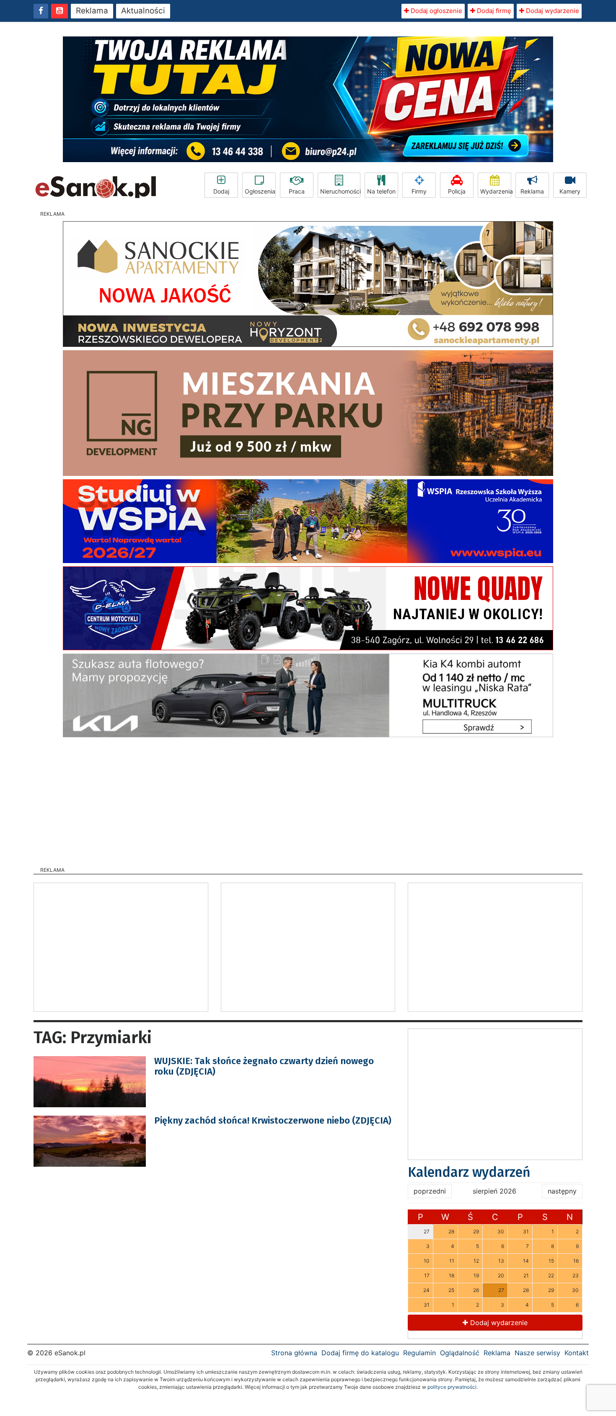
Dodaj (221, 191)
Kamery (569, 191)
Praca (297, 191)
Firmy (419, 191)
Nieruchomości (340, 191)
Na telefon (381, 191)
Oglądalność (459, 1353)
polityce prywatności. (452, 1387)
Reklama (92, 11)
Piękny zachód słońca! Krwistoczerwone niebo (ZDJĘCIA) (272, 1120)
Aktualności (143, 11)
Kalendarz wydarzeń (469, 1172)
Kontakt (576, 1353)
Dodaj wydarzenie (551, 11)
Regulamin (419, 1353)
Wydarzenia (495, 191)
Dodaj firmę (493, 11)
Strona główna (294, 1353)
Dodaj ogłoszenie (435, 11)
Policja (457, 191)
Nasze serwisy (537, 1353)
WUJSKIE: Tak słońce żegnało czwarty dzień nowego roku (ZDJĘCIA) (264, 1066)
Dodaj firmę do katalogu (360, 1353)
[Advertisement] (308, 799)
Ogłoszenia (260, 191)
